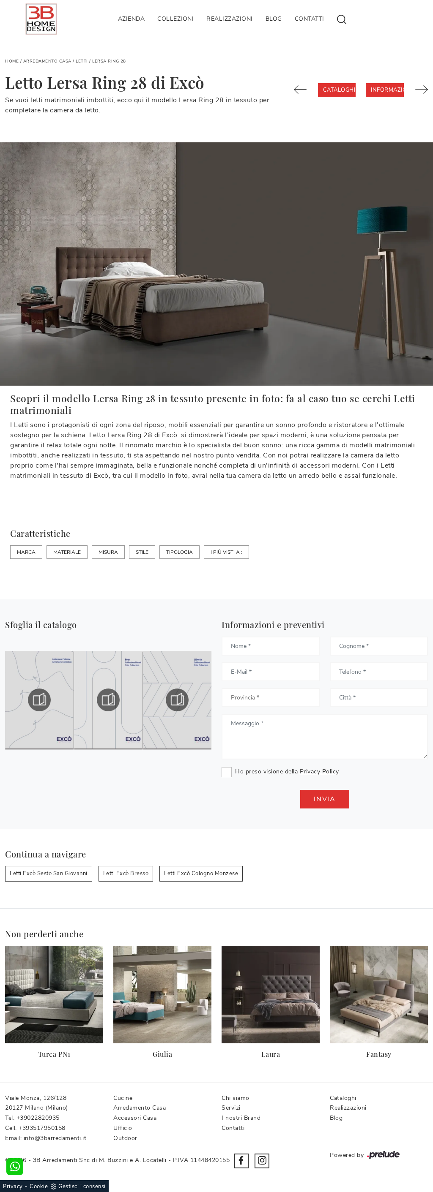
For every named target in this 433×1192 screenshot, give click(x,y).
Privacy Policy (319, 771)
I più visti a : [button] (226, 552)
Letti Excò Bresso (126, 873)
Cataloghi (339, 90)
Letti (82, 61)
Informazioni (387, 90)
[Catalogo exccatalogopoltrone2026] (39, 700)
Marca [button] (26, 552)
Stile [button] (142, 552)
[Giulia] (162, 994)
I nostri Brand (241, 1118)
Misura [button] (108, 552)
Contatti (309, 19)
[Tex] (301, 89)
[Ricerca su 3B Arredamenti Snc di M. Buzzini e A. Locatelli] (342, 19)
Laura (270, 1054)
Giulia (162, 1054)
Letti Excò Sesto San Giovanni (49, 873)
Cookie (39, 1186)
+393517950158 (42, 1128)
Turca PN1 (54, 1054)
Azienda (131, 19)
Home (12, 61)
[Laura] (271, 994)
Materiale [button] (67, 552)
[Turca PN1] (54, 994)
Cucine (122, 1098)
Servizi (231, 1108)
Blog (274, 19)
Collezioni (175, 19)
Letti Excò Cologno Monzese (201, 873)
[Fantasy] (379, 994)
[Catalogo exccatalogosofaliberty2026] (177, 700)
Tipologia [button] (179, 552)
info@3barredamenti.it (55, 1138)
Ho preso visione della (287, 771)
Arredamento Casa (47, 61)
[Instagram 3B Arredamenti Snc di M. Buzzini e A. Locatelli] (262, 1161)
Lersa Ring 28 (109, 61)
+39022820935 (38, 1118)
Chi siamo (235, 1098)
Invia (325, 799)
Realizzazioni (229, 19)
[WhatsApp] (14, 1166)
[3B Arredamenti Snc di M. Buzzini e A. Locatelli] (41, 19)
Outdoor (125, 1138)
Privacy (13, 1186)
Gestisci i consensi (82, 1186)
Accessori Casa (134, 1118)
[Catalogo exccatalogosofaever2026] (108, 700)
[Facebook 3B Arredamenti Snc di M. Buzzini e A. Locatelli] (241, 1161)
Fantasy (379, 1054)
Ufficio (122, 1128)
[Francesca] (421, 89)
